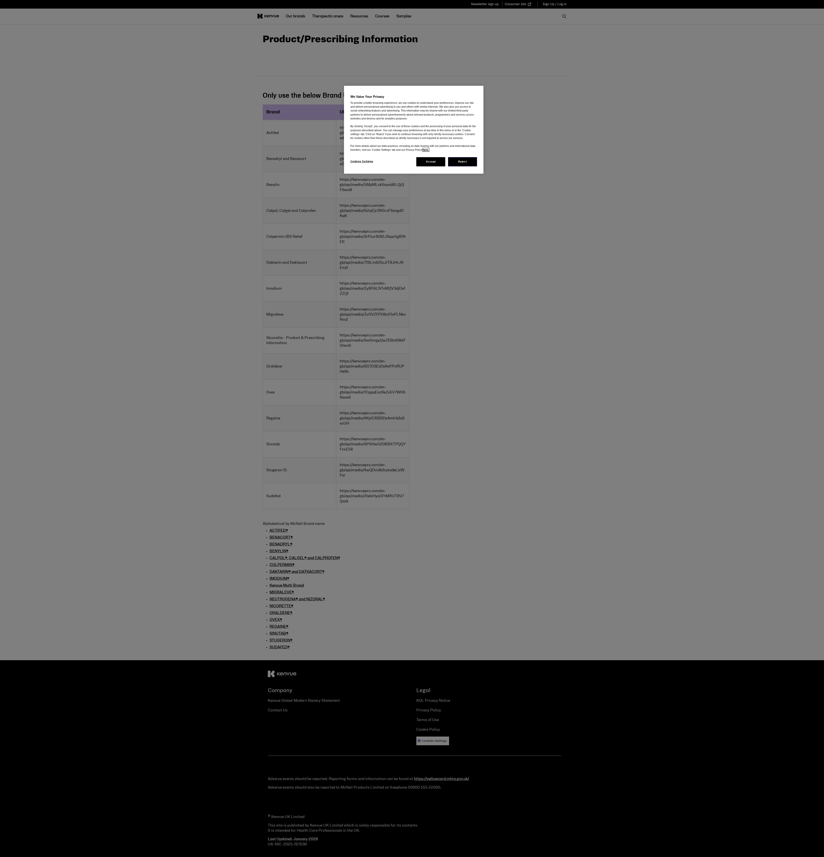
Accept (431, 161)
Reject (462, 161)
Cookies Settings (361, 161)
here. (426, 149)
